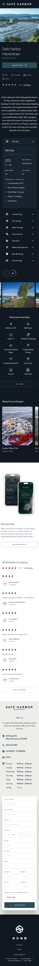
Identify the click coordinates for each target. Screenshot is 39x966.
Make (6, 840)
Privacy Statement (26, 958)
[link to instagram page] (17, 938)
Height (24, 882)
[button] (3, 4)
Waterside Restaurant (20, 247)
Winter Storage (17, 227)
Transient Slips (17, 214)
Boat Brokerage (17, 254)
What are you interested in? (17, 892)
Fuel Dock (15, 240)
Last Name (8, 809)
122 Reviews (27, 85)
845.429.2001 (11, 745)
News (19, 949)
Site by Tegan (27, 960)
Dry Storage (16, 221)
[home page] (19, 4)
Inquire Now (17, 65)
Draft (6, 882)
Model (7, 851)
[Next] (13, 273)
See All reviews (19, 690)
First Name (9, 799)
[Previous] (5, 273)
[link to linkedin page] (25, 938)
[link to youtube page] (21, 938)
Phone (7, 830)
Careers (19, 945)
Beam (23, 871)
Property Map (17, 260)
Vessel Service (17, 234)
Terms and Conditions (11, 958)
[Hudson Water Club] (17, 431)
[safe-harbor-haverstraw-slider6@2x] (18, 295)
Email (7, 820)
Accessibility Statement (14, 960)
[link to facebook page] (14, 938)
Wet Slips (15, 141)
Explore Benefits (19, 544)
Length (7, 871)
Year (6, 861)
